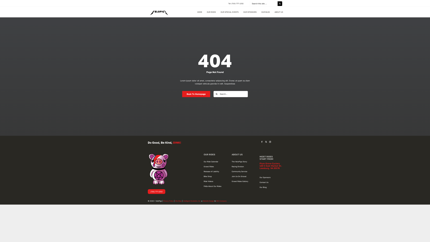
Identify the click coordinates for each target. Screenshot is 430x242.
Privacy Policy (168, 201)
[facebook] (262, 142)
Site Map (178, 201)
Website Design (208, 201)
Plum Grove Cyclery (270, 163)
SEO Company (221, 201)
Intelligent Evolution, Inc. (192, 201)
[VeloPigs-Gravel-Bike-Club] (159, 9)
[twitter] (266, 142)
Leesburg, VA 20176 (270, 168)
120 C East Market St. (271, 165)
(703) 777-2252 (237, 3)
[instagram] (270, 142)
